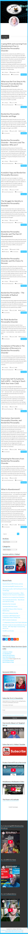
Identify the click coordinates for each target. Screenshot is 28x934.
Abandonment (6, 74)
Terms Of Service (18, 931)
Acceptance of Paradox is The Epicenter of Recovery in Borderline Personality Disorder (13, 349)
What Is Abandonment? (10, 489)
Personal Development (8, 104)
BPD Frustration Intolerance (10, 620)
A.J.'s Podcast (21, 930)
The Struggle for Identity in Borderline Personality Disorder (12, 203)
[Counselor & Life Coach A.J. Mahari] (14, 2)
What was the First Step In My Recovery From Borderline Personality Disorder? (13, 83)
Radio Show (11, 931)
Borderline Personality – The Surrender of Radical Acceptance (12, 295)
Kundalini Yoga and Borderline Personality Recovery (13, 173)
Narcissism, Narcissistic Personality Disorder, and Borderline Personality (11, 420)
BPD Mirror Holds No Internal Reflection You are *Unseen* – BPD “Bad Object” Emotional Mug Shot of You (15, 626)
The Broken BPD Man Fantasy (10, 606)
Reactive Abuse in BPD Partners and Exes (13, 583)
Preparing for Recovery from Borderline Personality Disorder (12, 460)
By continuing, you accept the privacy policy (14, 715)
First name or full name (8, 705)
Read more (23, 74)
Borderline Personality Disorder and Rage (10, 115)
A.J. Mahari (5, 72)
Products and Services (12, 930)
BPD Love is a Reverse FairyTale (10, 613)
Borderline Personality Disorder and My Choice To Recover (12, 260)
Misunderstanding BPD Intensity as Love (13, 586)
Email (4, 710)
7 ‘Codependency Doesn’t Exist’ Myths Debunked (15, 622)
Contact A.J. (4, 930)
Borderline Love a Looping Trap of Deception (13, 597)
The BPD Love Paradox (8, 630)
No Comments (15, 74)
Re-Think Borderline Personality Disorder (9, 320)
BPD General (23, 131)
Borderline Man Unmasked (9, 604)
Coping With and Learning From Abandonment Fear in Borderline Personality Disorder (14, 47)
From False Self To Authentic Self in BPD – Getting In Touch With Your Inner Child (13, 381)
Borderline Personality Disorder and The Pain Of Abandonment (11, 234)
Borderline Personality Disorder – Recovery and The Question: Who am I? (13, 142)
